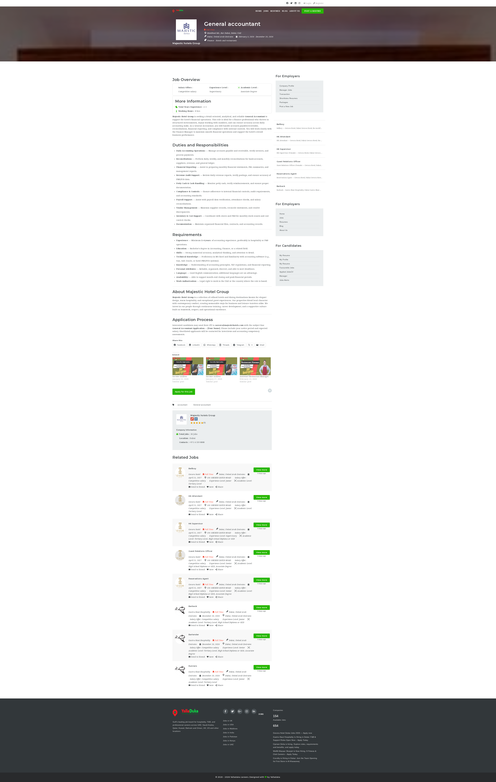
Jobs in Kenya (229, 741)
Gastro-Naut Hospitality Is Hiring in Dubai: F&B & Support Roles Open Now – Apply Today (294, 738)
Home (258, 11)
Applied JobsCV (286, 272)
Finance (210, 41)
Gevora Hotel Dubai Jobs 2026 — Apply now (292, 733)
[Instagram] (196, 419)
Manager (283, 276)
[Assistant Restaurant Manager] (255, 366)
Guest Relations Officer (289, 161)
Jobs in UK (227, 721)
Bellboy (280, 124)
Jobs (266, 11)
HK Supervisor (284, 149)
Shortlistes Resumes (289, 98)
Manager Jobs (286, 90)
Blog (285, 11)
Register (319, 3)
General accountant (202, 405)
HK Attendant (283, 137)
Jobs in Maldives (230, 729)
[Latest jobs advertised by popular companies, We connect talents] (178, 11)
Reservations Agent (287, 174)
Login (308, 3)
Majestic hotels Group (203, 415)
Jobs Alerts (284, 280)
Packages (284, 102)
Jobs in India (228, 733)
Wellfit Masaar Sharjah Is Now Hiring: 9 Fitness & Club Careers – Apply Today (294, 752)
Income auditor (179, 376)
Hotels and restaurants (226, 41)
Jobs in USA (228, 725)
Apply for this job (184, 392)
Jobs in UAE (228, 744)
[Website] (192, 419)
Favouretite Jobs (287, 268)
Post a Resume (312, 11)
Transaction (285, 94)
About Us (294, 11)
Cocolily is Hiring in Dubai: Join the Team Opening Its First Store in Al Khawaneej (295, 759)
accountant (182, 405)
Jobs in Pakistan (230, 737)
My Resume (285, 255)
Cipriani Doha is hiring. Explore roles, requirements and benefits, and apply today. (295, 745)
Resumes (275, 11)
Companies (278, 710)
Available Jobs (279, 720)
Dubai (193, 438)
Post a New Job (286, 106)
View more (261, 470)
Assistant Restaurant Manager (254, 376)
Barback (281, 186)
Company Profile (287, 86)
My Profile (284, 260)
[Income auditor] (187, 366)
